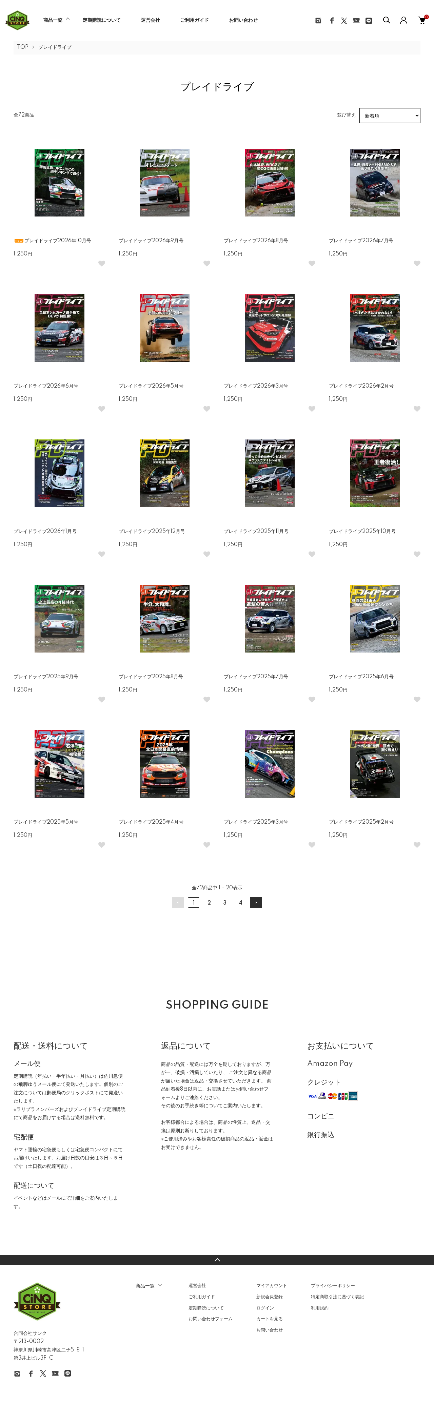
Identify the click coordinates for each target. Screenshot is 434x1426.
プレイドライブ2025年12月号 (152, 531)
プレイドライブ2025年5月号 (46, 822)
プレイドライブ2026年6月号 (46, 386)
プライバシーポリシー (333, 1285)
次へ (256, 902)
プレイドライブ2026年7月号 (361, 241)
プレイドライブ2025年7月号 (256, 677)
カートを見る (269, 1319)
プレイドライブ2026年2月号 (361, 386)
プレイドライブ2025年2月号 (361, 822)
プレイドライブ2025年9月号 (46, 677)
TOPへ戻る (217, 1260)
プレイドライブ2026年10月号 (57, 241)
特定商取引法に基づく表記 (337, 1297)
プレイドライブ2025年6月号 (361, 677)
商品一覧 (52, 20)
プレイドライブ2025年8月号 (151, 677)
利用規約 (320, 1308)
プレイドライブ (55, 47)
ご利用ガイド (194, 20)
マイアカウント (271, 1285)
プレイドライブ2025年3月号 (256, 822)
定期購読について (102, 20)
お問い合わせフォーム (211, 1319)
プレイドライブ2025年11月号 (256, 531)
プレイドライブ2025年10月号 (362, 531)
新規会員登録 (269, 1297)
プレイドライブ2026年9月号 (151, 241)
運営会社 (150, 20)
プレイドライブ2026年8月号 (256, 241)
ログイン (265, 1308)
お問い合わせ (243, 20)
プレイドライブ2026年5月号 (151, 386)
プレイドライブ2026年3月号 (256, 386)
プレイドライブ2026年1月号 (45, 531)
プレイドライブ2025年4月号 (151, 822)
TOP (22, 47)
